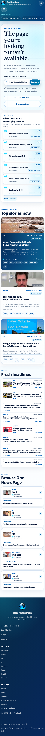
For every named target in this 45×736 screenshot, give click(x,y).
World (15, 492)
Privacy (4, 704)
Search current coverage (15, 76)
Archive (4, 639)
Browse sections (22, 104)
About (3, 689)
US (13, 534)
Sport (15, 576)
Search (35, 82)
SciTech (4, 678)
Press (3, 692)
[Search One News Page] (41, 3)
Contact (4, 696)
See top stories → (10, 199)
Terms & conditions (8, 708)
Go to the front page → (22, 97)
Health (3, 674)
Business (16, 554)
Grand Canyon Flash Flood (11, 18)
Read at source (38, 387)
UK (13, 513)
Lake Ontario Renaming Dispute (33, 18)
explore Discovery (33, 68)
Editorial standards (8, 700)
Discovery (5, 650)
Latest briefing (6, 630)
